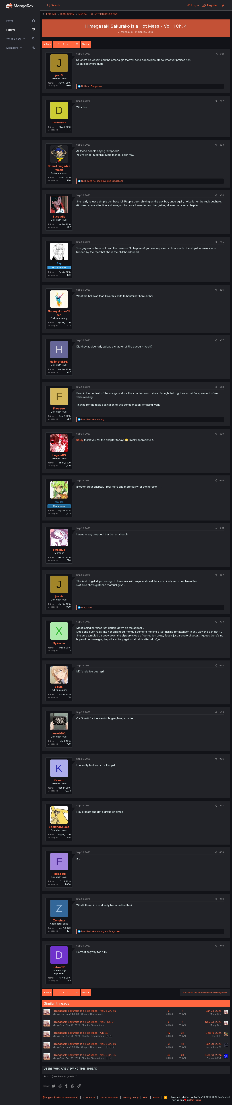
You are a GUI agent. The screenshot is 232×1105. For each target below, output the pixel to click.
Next (84, 44)
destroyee (59, 122)
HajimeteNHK (59, 361)
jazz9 (59, 75)
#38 (221, 852)
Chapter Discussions (92, 1014)
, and (102, 181)
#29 (222, 433)
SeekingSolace (59, 827)
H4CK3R (216, 1036)
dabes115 (59, 967)
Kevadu (59, 780)
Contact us (89, 1097)
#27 (222, 340)
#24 (222, 195)
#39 (221, 899)
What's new (13, 38)
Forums (10, 29)
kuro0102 (59, 733)
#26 (222, 289)
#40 (221, 945)
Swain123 (59, 549)
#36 (221, 759)
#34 (221, 665)
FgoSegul (59, 873)
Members (12, 47)
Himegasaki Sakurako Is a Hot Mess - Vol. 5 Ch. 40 (84, 1044)
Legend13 (59, 455)
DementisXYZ (214, 1058)
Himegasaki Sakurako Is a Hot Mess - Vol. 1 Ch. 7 (83, 1022)
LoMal (59, 686)
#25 (222, 242)
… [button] (72, 44)
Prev (48, 44)
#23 (222, 144)
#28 (222, 387)
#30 (221, 480)
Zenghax (59, 920)
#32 (222, 575)
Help (145, 1097)
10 (77, 44)
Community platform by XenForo (200, 1097)
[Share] (216, 54)
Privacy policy (130, 1097)
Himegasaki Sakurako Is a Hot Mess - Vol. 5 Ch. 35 (84, 1055)
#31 (222, 528)
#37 (221, 805)
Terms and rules (109, 1097)
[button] (24, 38)
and (91, 86)
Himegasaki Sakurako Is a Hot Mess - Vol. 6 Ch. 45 (84, 1010)
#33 (221, 621)
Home (10, 20)
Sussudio (59, 216)
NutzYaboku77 (213, 1047)
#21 (222, 53)
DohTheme (195, 1100)
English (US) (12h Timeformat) (61, 1097)
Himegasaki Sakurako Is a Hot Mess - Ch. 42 (80, 1032)
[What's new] (223, 5)
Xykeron (59, 643)
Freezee (59, 408)
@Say (79, 440)
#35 (222, 712)
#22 (222, 101)
